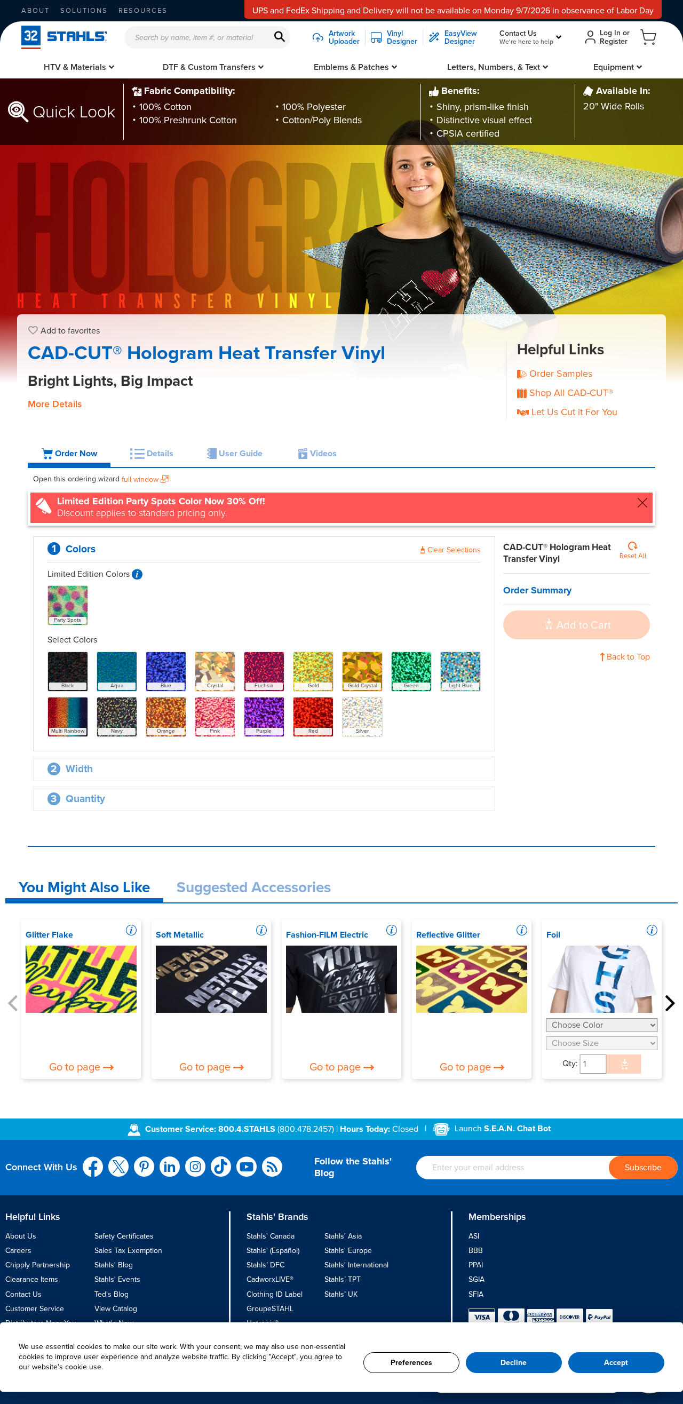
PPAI (475, 1265)
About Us (20, 1236)
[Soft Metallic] (211, 979)
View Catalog (115, 1308)
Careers (18, 1250)
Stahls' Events (117, 1279)
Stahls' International (356, 1265)
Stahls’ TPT (342, 1279)
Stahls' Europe (348, 1250)
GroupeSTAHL (270, 1308)
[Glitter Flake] (81, 979)
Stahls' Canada (271, 1236)
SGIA (476, 1279)
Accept (616, 1362)
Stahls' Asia (343, 1236)
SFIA (475, 1294)
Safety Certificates (124, 1236)
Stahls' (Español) (273, 1250)
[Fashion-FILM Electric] (342, 979)
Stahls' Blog (113, 1265)
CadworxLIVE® (270, 1279)
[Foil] (602, 979)
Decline (514, 1362)
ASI (473, 1236)
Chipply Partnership (37, 1265)
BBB (475, 1250)
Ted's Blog (111, 1294)
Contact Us (23, 1294)
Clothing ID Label (275, 1294)
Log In (610, 32)
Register (614, 41)
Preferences (411, 1362)
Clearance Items (31, 1279)
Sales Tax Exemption (128, 1250)
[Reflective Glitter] (472, 979)
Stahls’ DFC (265, 1265)
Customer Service (34, 1308)
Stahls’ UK (341, 1294)
